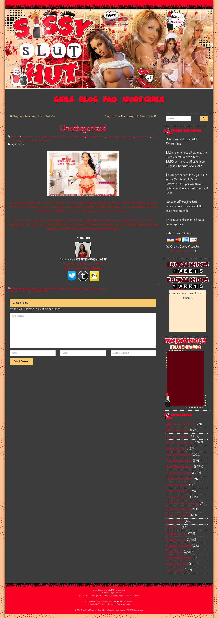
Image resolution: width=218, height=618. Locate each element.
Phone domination (177, 485)
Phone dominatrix (177, 491)
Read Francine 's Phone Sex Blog (83, 268)
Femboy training (176, 448)
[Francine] (83, 249)
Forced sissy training (179, 461)
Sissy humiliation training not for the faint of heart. (35, 116)
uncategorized (38, 291)
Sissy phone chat (127, 136)
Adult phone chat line (24, 289)
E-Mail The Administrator (85, 610)
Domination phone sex (180, 442)
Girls (64, 101)
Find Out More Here (181, 251)
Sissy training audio (178, 558)
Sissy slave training (178, 546)
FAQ (110, 101)
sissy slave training (18, 291)
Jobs (128, 604)
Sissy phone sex (142, 136)
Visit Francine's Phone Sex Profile (83, 264)
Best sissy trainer (177, 436)
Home (90, 604)
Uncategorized (42, 140)
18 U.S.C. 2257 (100, 604)
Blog (88, 101)
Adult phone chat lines (32, 136)
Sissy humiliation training (73, 136)
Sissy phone (112, 136)
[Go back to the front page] (109, 49)
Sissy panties (174, 521)
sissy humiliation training (52, 289)
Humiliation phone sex (179, 467)
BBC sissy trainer (52, 136)
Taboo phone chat (177, 564)
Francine (15, 136)
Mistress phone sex (178, 473)
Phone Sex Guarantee (116, 604)
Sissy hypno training (95, 136)
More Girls (143, 101)
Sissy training (27, 140)
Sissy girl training (177, 497)
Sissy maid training (178, 515)
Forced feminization (178, 455)
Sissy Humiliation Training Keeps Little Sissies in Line (129, 116)
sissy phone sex (96, 289)
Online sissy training (179, 479)
